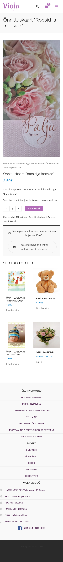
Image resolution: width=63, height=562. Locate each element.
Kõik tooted (17, 163)
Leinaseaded (31, 469)
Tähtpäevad (21, 217)
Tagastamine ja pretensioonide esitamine (31, 430)
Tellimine (31, 417)
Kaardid (40, 163)
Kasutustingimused (31, 397)
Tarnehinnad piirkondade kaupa (32, 410)
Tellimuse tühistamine (31, 423)
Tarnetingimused (31, 403)
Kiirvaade (16, 291)
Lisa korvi (34, 208)
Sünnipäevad (9, 221)
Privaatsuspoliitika (31, 436)
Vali (38, 361)
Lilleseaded (31, 476)
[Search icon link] (37, 6)
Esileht (6, 163)
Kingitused (29, 163)
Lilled (31, 462)
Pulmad (51, 217)
